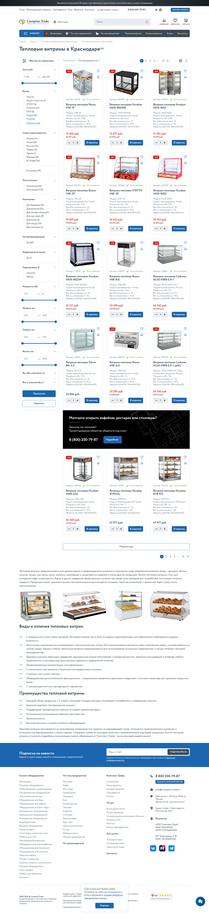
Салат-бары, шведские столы (33, 833)
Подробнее (112, 439)
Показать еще (126, 546)
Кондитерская (70, 804)
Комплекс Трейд (115, 775)
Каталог (34, 33)
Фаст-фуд (68, 789)
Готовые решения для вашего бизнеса (125, 816)
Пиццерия (68, 796)
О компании (112, 781)
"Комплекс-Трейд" (106, 736)
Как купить (182, 33)
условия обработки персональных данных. (103, 896)
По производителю (110, 33)
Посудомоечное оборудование (34, 792)
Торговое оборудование (31, 866)
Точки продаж (26, 870)
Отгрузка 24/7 (113, 820)
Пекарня (67, 807)
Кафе (65, 785)
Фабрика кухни (70, 833)
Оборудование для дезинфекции (35, 844)
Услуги (170, 33)
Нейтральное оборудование (33, 815)
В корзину (92, 142)
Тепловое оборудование (31, 785)
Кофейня (67, 811)
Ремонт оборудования (117, 827)
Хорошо (104, 905)
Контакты (111, 853)
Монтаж (110, 823)
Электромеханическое (30, 796)
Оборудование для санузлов (33, 851)
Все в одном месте (115, 809)
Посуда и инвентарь (29, 859)
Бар (65, 800)
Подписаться (178, 752)
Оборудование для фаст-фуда (34, 807)
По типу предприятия (81, 33)
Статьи (109, 796)
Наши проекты (113, 785)
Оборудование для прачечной (34, 848)
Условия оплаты (114, 839)
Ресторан (67, 781)
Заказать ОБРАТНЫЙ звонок (170, 782)
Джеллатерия (70, 818)
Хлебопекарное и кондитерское (35, 789)
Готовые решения (154, 33)
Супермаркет (69, 792)
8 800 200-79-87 (137, 10)
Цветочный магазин (73, 826)
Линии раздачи (26, 829)
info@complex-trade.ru (108, 9)
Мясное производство (74, 837)
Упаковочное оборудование (33, 818)
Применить (39, 393)
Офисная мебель (27, 855)
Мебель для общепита (30, 874)
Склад (66, 829)
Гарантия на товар (115, 847)
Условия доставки (115, 843)
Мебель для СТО (27, 837)
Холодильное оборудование (33, 811)
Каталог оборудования (31, 775)
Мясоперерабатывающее (32, 840)
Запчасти (23, 877)
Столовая (67, 815)
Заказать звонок (180, 10)
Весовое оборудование (30, 826)
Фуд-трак (68, 822)
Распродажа (56, 33)
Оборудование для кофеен (32, 804)
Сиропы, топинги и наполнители (35, 862)
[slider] (22, 83)
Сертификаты (113, 792)
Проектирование (133, 33)
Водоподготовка (27, 822)
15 (163, 61)
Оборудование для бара (31, 800)
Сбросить (39, 403)
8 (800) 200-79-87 (83, 439)
